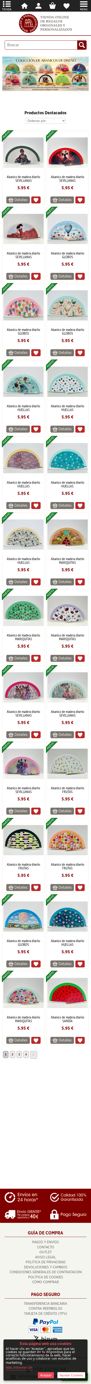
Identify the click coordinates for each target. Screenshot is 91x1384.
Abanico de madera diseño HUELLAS (23, 408)
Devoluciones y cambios (45, 1267)
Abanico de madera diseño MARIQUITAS (67, 560)
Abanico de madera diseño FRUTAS (67, 790)
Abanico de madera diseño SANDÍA (67, 1019)
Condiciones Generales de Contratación (46, 1272)
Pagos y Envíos (45, 1242)
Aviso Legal (45, 1257)
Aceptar (46, 1375)
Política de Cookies (45, 1277)
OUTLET (45, 1252)
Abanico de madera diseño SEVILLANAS (23, 178)
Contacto (45, 1247)
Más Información (19, 1367)
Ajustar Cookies (71, 1375)
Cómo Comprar (45, 1282)
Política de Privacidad (46, 1262)
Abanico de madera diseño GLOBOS (67, 255)
